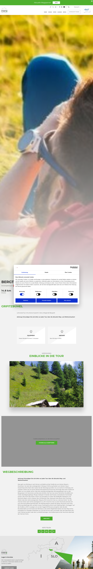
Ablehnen (25, 300)
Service (64, 12)
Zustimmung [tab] (25, 272)
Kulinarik (60, 12)
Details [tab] (46, 272)
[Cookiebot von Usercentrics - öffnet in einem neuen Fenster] (71, 267)
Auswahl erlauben (46, 300)
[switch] (38, 294)
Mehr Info (46, 518)
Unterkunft (74, 11)
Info (56, 2)
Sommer (50, 12)
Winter (54, 12)
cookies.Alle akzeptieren (46, 442)
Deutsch (76, 7)
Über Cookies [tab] (68, 272)
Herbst (45, 12)
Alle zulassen (67, 300)
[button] (39, 531)
